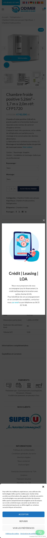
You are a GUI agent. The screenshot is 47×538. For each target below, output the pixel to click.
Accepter (23, 514)
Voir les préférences (23, 528)
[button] (43, 486)
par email (15, 302)
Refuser (23, 521)
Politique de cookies (12, 534)
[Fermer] (44, 220)
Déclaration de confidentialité (30, 534)
